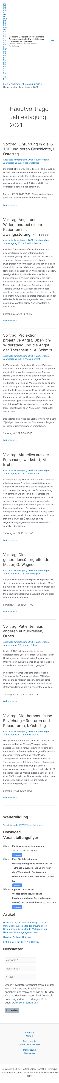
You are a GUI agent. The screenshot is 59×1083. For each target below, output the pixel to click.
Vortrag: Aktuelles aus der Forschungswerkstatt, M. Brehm (26, 459)
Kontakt (29, 1036)
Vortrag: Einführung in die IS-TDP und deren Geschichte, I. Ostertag (29, 149)
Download (17, 855)
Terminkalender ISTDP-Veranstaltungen (23, 825)
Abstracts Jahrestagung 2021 (18, 159)
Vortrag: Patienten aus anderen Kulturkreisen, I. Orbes (24, 631)
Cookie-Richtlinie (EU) (30, 1044)
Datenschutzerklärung (25, 1002)
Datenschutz (29, 1041)
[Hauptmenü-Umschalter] (53, 41)
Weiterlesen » (10, 205)
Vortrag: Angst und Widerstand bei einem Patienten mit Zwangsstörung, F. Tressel (26, 227)
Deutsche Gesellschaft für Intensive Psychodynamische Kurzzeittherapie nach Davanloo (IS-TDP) (27, 39)
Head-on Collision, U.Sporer (17, 937)
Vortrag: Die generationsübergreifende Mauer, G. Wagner (26, 559)
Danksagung (29, 1050)
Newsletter (29, 1053)
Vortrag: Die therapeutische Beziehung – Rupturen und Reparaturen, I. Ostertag (27, 721)
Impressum (29, 1032)
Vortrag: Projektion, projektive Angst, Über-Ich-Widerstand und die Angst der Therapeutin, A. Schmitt (27, 342)
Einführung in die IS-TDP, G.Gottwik (21, 942)
